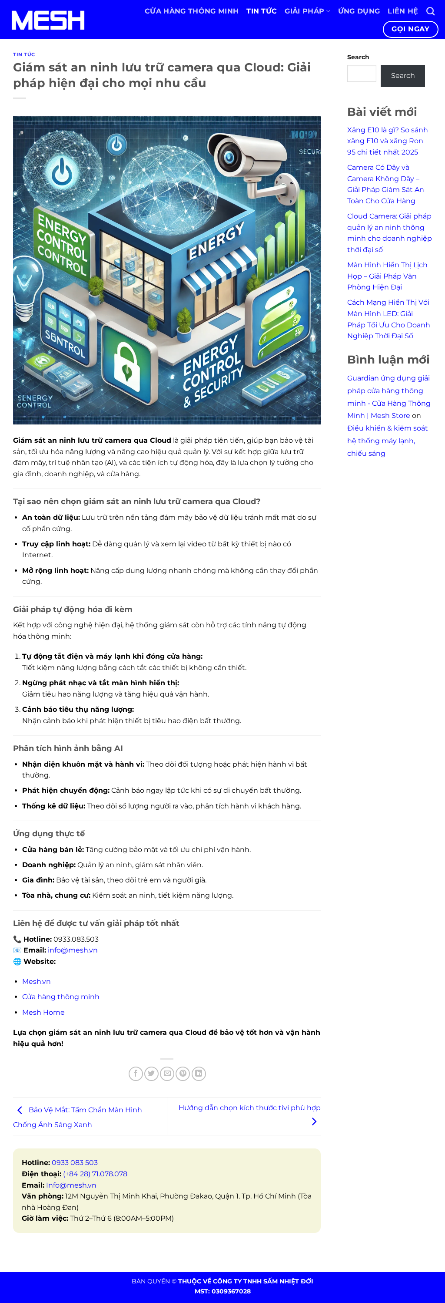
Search (358, 57)
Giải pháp (304, 11)
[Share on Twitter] (151, 1074)
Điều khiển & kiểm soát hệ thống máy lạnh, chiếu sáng (387, 441)
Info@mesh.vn (71, 1185)
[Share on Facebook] (136, 1074)
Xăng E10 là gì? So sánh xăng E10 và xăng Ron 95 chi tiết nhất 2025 (387, 141)
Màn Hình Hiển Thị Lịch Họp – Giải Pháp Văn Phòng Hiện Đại (387, 276)
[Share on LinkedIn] (199, 1074)
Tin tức (261, 11)
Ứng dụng (359, 11)
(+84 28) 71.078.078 (95, 1174)
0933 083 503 (75, 1162)
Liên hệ (403, 11)
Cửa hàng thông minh (192, 11)
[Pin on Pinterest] (183, 1074)
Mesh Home (43, 1012)
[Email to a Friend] (167, 1074)
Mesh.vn (36, 981)
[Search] (430, 11)
